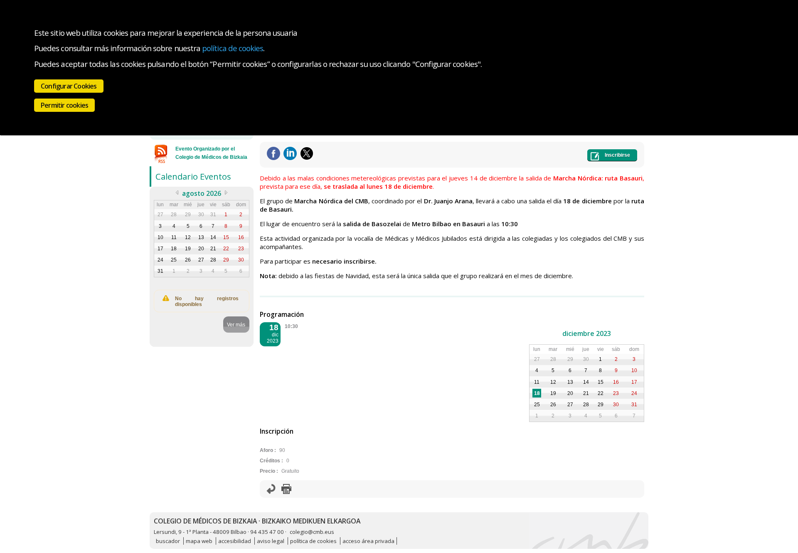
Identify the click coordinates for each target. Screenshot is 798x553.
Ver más (236, 325)
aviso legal (270, 541)
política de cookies (232, 48)
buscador (168, 541)
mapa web (199, 541)
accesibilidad (234, 541)
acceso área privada (368, 541)
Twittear (306, 153)
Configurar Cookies (69, 86)
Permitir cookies (64, 105)
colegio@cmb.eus (312, 532)
